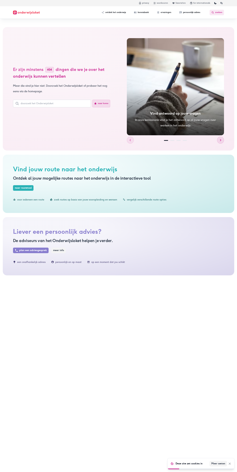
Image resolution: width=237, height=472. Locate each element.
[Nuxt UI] (26, 12)
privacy (145, 3)
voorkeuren (162, 3)
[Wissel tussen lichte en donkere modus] (215, 3)
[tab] (166, 140)
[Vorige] (130, 140)
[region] (175, 86)
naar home (103, 103)
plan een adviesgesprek (33, 250)
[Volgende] (220, 140)
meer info (58, 250)
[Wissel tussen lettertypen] (221, 3)
